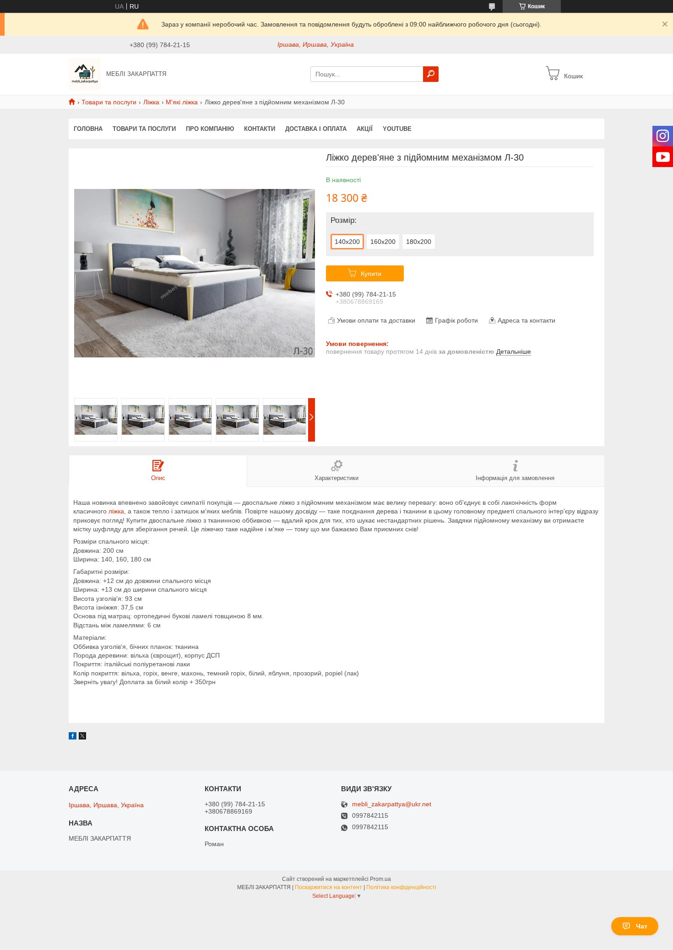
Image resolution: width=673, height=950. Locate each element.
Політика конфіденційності (401, 887)
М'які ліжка (182, 102)
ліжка (116, 511)
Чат (641, 926)
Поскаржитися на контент (328, 887)
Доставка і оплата (316, 128)
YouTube (397, 128)
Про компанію (210, 128)
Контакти (259, 128)
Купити (371, 273)
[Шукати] (431, 74)
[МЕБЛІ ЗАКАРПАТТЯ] (85, 73)
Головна (88, 128)
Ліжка (151, 102)
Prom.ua (380, 879)
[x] (82, 737)
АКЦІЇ (365, 128)
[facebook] (72, 737)
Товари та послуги (108, 102)
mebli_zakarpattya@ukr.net (391, 804)
